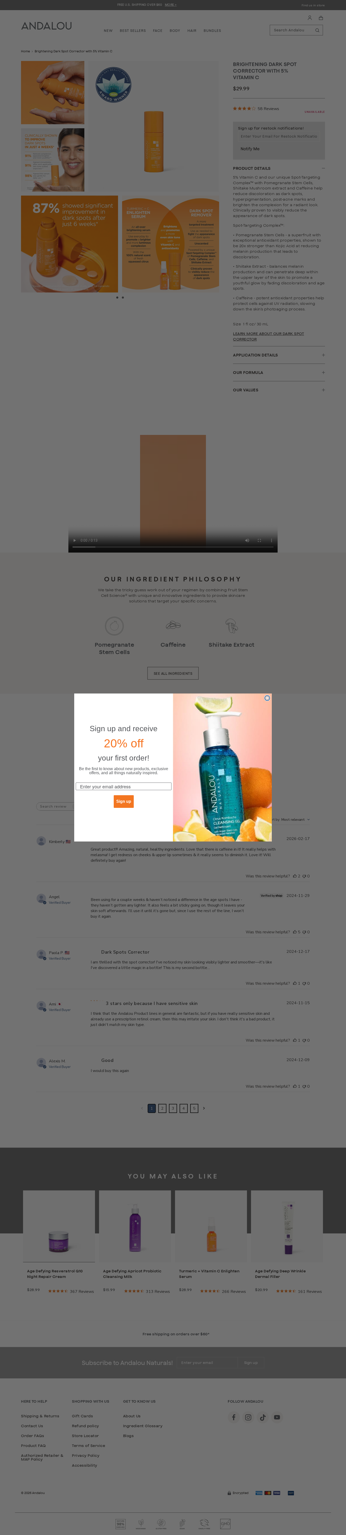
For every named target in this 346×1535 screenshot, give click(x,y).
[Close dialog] (267, 698)
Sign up (123, 801)
